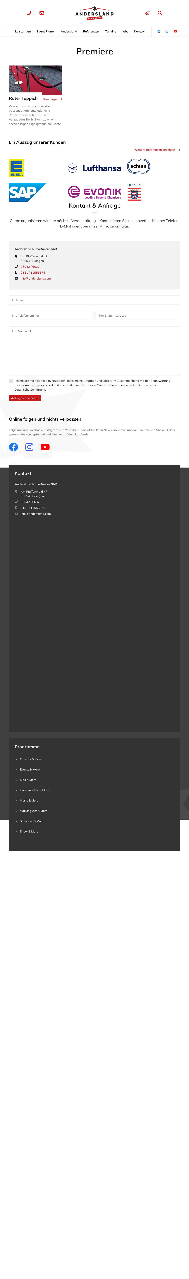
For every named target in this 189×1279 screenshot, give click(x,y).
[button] (23, 31)
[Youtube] (45, 447)
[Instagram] (29, 447)
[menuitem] (23, 31)
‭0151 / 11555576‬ (33, 272)
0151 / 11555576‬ (33, 508)
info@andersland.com (36, 278)
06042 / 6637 (30, 266)
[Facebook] (13, 447)
